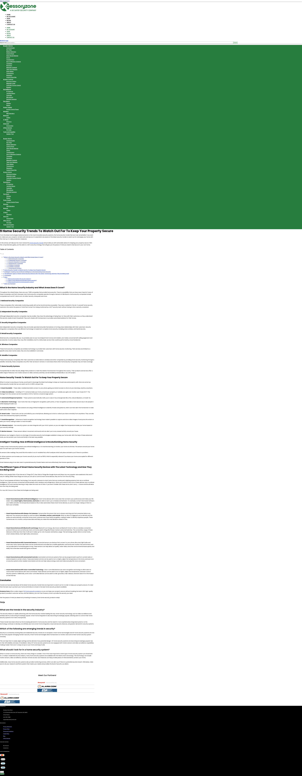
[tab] (47, 683)
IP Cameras (9, 91)
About (9, 22)
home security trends (36, 243)
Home (8, 14)
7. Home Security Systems (14, 268)
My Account (11, 16)
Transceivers (10, 73)
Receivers (9, 65)
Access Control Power (12, 109)
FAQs (5, 277)
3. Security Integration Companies (17, 262)
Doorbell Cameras (11, 99)
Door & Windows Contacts (13, 61)
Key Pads (9, 50)
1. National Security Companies (16, 259)
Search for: (3, 43)
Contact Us (11, 24)
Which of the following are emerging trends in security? (22, 280)
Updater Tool (10, 134)
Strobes (8, 103)
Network (6, 116)
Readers (8, 87)
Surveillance (7, 89)
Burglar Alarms (8, 46)
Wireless (6, 111)
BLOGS (9, 20)
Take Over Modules (11, 69)
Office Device (7, 128)
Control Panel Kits (11, 77)
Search (235, 42)
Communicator (10, 48)
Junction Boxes (10, 93)
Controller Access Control (13, 85)
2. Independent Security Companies (17, 260)
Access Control (8, 79)
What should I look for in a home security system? (21, 282)
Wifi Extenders (10, 113)
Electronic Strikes (11, 81)
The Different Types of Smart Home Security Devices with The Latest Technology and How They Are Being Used (36, 273)
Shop (8, 18)
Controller (9, 95)
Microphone (9, 97)
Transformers (10, 59)
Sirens (8, 57)
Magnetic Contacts (11, 67)
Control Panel (10, 54)
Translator (9, 63)
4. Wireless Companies (14, 265)
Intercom (6, 124)
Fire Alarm (6, 101)
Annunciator (9, 126)
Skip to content (5, 1)
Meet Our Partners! (9, 284)
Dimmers (8, 121)
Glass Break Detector (12, 56)
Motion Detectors (11, 52)
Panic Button (10, 71)
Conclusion (7, 275)
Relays (8, 105)
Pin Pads (8, 130)
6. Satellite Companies (14, 266)
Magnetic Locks (10, 83)
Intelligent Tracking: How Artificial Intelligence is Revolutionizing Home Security (27, 272)
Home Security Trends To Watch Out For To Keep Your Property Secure (25, 270)
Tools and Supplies (9, 132)
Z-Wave (5, 120)
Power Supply (7, 107)
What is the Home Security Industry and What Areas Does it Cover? (23, 257)
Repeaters (9, 75)
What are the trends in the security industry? (19, 279)
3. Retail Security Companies (15, 263)
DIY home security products (32, 591)
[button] (47, 609)
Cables (8, 117)
